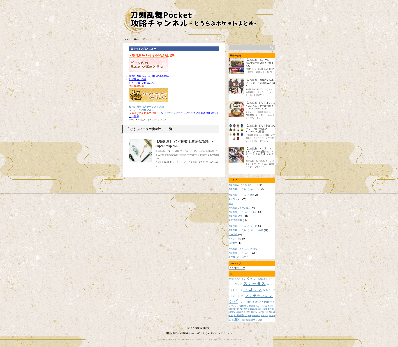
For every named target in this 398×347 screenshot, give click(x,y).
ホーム (128, 39)
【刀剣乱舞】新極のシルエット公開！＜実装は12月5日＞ (260, 82)
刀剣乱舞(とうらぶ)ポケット (242, 185)
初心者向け (234, 309)
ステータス (254, 283)
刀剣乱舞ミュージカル (239, 207)
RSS (144, 39)
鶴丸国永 (259, 320)
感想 (248, 312)
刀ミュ (182, 113)
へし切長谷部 (261, 279)
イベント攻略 (235, 238)
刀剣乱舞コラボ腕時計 (188, 155)
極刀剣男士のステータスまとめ (146, 106)
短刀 (271, 315)
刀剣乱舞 (241, 306)
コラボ (238, 284)
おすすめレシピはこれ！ (142, 82)
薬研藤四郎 (246, 320)
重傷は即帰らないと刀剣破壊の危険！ (150, 76)
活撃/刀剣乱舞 (235, 220)
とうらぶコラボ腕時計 (205, 151)
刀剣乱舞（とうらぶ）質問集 (243, 248)
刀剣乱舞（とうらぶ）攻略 (242, 195)
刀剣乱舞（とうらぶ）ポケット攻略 (246, 230)
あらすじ (239, 279)
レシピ (162, 113)
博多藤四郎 (252, 309)
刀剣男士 (271, 306)
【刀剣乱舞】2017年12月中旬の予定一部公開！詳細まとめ (260, 62)
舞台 (231, 203)
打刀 (266, 312)
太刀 (270, 309)
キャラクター (235, 199)
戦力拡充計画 (257, 312)
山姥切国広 (240, 312)
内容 (266, 302)
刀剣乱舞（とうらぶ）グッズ (183, 151)
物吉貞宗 (264, 316)
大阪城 (264, 309)
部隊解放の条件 (137, 79)
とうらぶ (250, 278)
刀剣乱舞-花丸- (236, 216)
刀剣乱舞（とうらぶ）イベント (244, 189)
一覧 (240, 302)
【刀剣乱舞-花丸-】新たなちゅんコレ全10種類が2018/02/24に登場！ (260, 128)
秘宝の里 (233, 243)
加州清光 (243, 309)
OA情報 (231, 279)
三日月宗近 (249, 302)
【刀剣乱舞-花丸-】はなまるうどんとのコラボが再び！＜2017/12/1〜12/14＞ (260, 105)
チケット (239, 290)
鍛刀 (253, 320)
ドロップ (252, 289)
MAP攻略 (233, 234)
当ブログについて (237, 257)
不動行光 (259, 302)
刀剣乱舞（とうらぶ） (239, 253)
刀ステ (192, 113)
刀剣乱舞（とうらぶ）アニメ (243, 212)
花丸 (237, 320)
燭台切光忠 (256, 316)
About (136, 39)
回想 (259, 309)
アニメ (172, 113)
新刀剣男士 (241, 315)
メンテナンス (256, 296)
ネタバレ (267, 290)
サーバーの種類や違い (141, 110)
